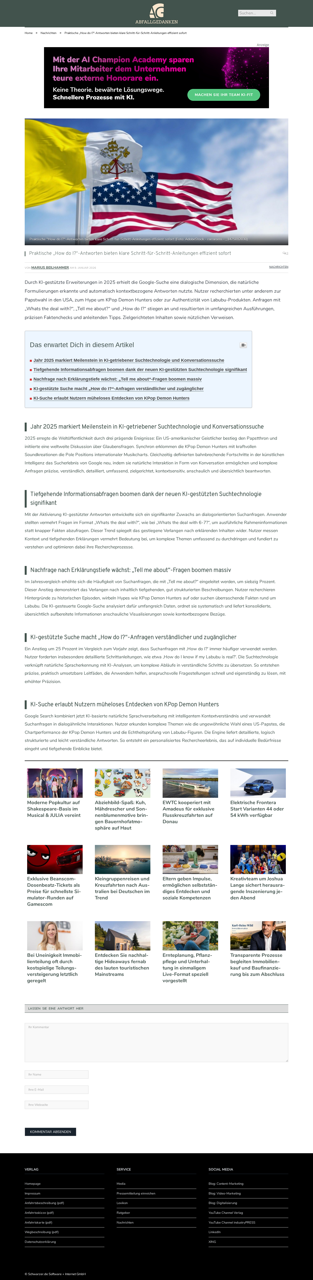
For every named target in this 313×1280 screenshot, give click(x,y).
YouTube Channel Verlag (226, 1213)
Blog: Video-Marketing (225, 1193)
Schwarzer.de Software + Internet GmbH (57, 1274)
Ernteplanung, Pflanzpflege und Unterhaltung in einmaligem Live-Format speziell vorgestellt (187, 968)
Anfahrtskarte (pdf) (38, 1222)
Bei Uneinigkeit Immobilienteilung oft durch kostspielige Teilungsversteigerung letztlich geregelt (54, 968)
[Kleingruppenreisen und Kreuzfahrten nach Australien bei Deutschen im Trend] (122, 859)
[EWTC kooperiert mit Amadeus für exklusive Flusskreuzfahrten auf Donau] (190, 783)
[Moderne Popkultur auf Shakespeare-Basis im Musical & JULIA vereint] (55, 783)
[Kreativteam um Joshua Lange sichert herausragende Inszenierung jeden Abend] (258, 859)
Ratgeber (123, 1213)
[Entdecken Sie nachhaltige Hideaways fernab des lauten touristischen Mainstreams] (122, 935)
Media (121, 1184)
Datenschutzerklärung (40, 1242)
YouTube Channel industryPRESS (232, 1222)
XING (212, 1242)
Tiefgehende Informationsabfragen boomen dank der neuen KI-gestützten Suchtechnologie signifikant (140, 369)
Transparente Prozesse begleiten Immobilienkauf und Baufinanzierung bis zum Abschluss (257, 965)
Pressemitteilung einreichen (136, 1193)
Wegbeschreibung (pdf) (42, 1232)
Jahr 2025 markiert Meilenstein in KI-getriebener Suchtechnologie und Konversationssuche (129, 360)
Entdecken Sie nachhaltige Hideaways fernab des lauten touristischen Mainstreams (122, 965)
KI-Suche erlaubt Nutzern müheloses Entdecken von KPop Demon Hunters (112, 398)
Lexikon (122, 1203)
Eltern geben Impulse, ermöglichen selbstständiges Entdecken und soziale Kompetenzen (190, 888)
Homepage (33, 1184)
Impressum (32, 1193)
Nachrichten (278, 267)
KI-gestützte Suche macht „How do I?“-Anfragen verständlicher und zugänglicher (119, 388)
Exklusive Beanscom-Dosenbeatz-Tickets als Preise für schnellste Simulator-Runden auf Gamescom (54, 891)
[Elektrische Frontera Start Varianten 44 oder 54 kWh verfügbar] (258, 783)
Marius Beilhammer (50, 267)
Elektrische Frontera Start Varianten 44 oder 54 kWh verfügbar (257, 809)
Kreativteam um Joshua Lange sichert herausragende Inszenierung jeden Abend (257, 888)
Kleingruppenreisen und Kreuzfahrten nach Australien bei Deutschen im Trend (122, 888)
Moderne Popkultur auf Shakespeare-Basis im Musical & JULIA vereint (53, 809)
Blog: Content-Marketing (226, 1184)
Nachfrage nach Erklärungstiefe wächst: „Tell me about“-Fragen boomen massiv (118, 379)
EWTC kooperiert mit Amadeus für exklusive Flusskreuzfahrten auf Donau (188, 812)
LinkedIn (215, 1232)
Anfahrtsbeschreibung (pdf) (44, 1203)
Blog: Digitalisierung (223, 1203)
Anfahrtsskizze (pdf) (39, 1213)
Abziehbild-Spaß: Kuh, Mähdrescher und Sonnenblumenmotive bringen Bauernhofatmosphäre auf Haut (121, 815)
